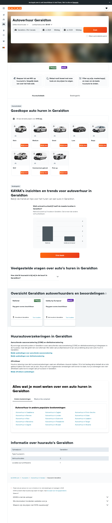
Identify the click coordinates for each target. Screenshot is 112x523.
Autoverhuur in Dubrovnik (54, 419)
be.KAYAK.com (15, 478)
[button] (109, 2)
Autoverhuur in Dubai (82, 415)
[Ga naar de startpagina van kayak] (15, 8)
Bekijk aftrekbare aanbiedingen (22, 372)
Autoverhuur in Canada (38, 478)
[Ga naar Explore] (4, 30)
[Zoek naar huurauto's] (4, 24)
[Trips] (4, 41)
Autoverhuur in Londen (53, 415)
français (75, 2)
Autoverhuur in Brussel (53, 425)
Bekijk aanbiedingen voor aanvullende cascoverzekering (31, 353)
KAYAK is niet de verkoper (22, 497)
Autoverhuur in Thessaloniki (54, 422)
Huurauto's (25, 478)
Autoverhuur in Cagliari (53, 412)
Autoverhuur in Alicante (83, 425)
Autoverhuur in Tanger (82, 422)
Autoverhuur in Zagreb (23, 425)
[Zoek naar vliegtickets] (4, 15)
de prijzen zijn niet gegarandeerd (56, 490)
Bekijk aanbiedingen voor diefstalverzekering (27, 356)
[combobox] (21, 25)
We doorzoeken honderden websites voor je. (30, 501)
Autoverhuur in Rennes (23, 415)
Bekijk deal (24, 145)
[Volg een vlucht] (4, 35)
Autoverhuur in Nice (22, 419)
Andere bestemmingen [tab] (22, 399)
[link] (59, 255)
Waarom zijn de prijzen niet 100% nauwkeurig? (30, 505)
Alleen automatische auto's (98, 36)
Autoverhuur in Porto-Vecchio (85, 412)
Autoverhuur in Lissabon (83, 419)
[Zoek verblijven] (4, 19)
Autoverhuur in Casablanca (25, 412)
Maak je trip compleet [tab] (42, 399)
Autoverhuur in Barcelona (24, 422)
